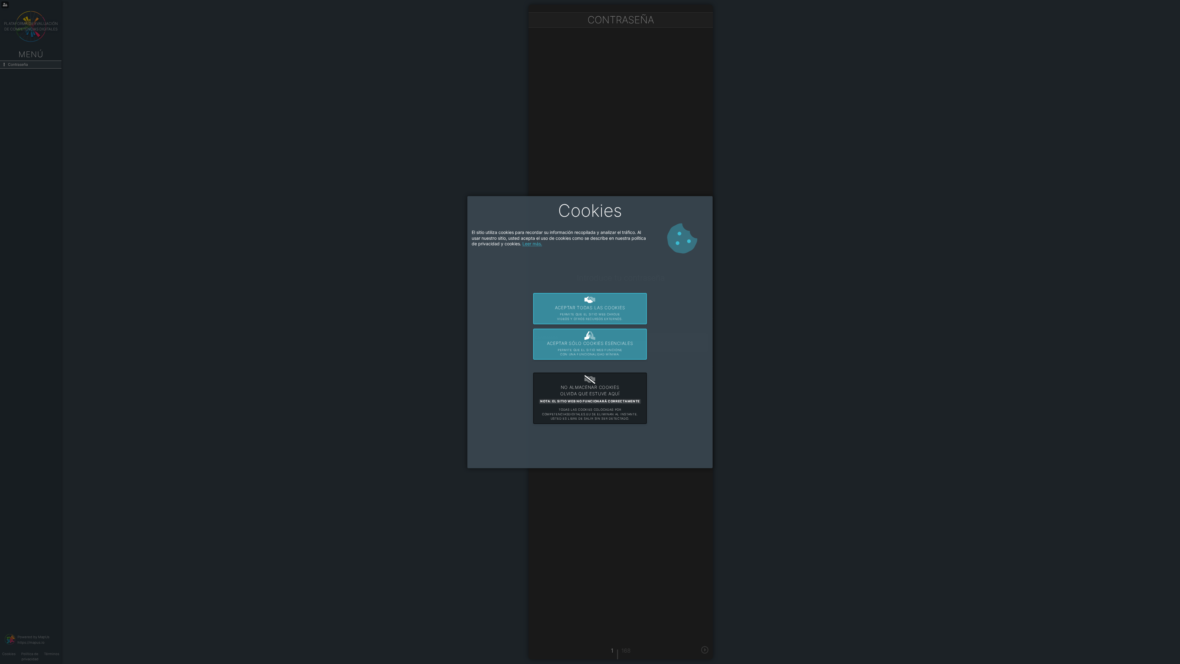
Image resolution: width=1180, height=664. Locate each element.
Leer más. (532, 243)
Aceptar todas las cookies (590, 313)
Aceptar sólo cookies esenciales (590, 348)
